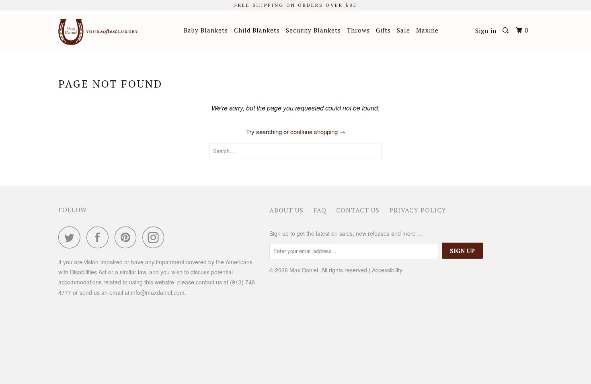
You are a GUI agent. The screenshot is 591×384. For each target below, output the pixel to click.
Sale (403, 30)
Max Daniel (303, 270)
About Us (286, 210)
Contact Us (358, 210)
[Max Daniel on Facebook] (99, 237)
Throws (358, 30)
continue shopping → (317, 131)
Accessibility (387, 270)
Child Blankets (257, 30)
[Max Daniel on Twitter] (71, 237)
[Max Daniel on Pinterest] (128, 237)
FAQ (319, 210)
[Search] (506, 30)
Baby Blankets (206, 30)
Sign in (486, 31)
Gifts (383, 30)
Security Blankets (313, 30)
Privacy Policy (417, 210)
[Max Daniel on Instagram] (155, 237)
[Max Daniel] (99, 32)
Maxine (427, 30)
